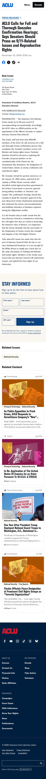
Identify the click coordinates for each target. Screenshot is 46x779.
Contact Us (7, 668)
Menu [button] (27, 4)
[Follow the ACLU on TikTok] (23, 641)
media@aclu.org (7, 79)
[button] (13, 63)
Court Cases (7, 703)
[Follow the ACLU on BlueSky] (36, 641)
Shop (27, 668)
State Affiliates (9, 683)
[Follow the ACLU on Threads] (30, 641)
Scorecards (7, 728)
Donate (38, 4)
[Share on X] (8, 63)
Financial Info (8, 673)
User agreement (8, 750)
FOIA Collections (10, 708)
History (5, 678)
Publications (8, 723)
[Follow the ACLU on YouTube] (11, 641)
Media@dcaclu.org (17, 114)
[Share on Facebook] (3, 63)
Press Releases (10, 17)
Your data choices (8, 753)
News (4, 718)
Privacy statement (23, 750)
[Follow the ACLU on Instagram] (17, 641)
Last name (25, 300)
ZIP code (6, 320)
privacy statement (34, 333)
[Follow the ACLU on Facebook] (4, 641)
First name (7, 300)
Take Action (30, 673)
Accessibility (22, 753)
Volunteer (29, 678)
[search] (41, 763)
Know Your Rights (10, 713)
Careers (5, 663)
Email (5, 310)
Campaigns (7, 698)
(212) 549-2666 (7, 81)
